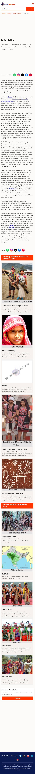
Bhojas (4, 385)
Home (3, 13)
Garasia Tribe (7, 676)
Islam (12, 225)
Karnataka (24, 99)
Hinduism (11, 228)
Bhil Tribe (5, 574)
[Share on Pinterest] (30, 74)
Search (30, 9)
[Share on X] (22, 74)
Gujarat (10, 101)
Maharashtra (16, 99)
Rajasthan (4, 101)
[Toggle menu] (33, 3)
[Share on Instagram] (18, 74)
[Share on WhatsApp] (14, 74)
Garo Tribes (6, 645)
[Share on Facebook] (26, 74)
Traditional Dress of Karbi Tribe (14, 449)
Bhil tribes (12, 189)
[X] (24, 756)
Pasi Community (8, 350)
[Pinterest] (28, 756)
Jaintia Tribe (7, 609)
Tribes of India (17, 13)
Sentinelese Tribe (9, 536)
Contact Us (5, 756)
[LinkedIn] (32, 756)
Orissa (10, 97)
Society (9, 13)
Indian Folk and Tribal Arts (12, 493)
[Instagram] (17, 759)
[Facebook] (20, 756)
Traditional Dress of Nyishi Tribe (15, 305)
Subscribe (17, 698)
